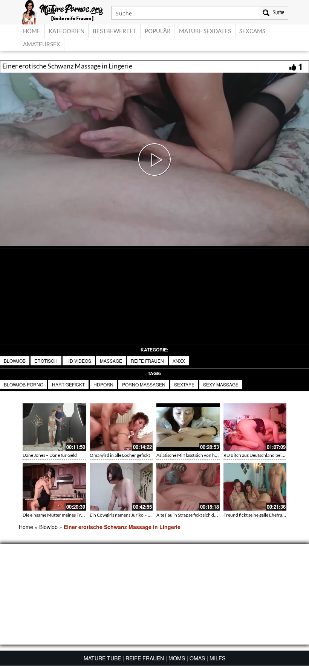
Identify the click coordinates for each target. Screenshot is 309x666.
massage (111, 360)
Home (26, 527)
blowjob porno (23, 384)
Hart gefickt (68, 384)
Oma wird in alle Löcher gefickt (120, 455)
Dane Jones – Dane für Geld (50, 455)
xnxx (179, 360)
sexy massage (221, 384)
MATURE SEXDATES (205, 30)
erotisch (46, 360)
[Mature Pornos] (62, 11)
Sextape (184, 384)
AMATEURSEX (41, 44)
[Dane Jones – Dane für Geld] (54, 427)
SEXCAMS (252, 30)
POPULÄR (158, 30)
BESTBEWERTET (114, 30)
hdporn (103, 384)
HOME (31, 30)
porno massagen (143, 384)
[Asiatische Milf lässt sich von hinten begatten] (188, 427)
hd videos (78, 360)
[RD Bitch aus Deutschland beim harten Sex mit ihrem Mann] (255, 427)
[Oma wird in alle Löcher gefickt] (121, 427)
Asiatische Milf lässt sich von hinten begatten (199, 455)
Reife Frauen (147, 360)
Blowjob (15, 360)
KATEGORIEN (66, 30)
